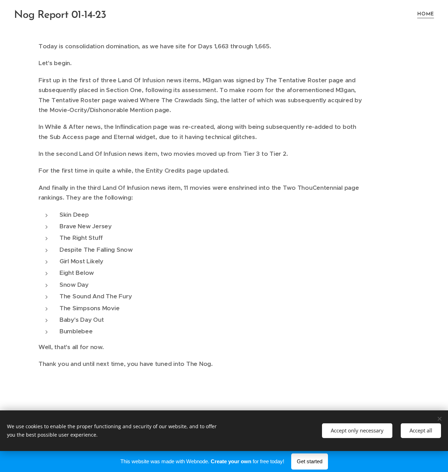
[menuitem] (424, 14)
